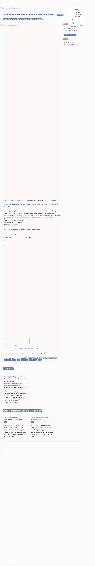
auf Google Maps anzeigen (69, 34)
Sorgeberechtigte (31, 358)
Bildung (35, 360)
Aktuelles (77, 16)
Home (76, 9)
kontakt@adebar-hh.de (71, 44)
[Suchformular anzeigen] (73, 23)
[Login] (77, 20)
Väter (25, 358)
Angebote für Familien (9, 557)
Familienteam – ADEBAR (23, 200)
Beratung (40, 360)
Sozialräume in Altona (8, 559)
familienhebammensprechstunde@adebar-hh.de (22, 238)
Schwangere (39, 358)
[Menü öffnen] (81, 25)
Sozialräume (78, 11)
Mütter (44, 358)
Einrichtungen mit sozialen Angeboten (13, 560)
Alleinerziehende (24, 360)
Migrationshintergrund (52, 358)
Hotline (30, 360)
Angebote (77, 12)
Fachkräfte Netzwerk (8, 564)
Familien (14, 360)
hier (55, 200)
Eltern (18, 360)
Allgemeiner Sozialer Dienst (10, 562)
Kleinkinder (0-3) (7, 360)
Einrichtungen (78, 14)
